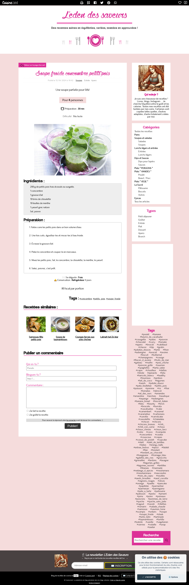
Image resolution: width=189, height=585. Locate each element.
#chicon (145, 421)
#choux (161, 427)
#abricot (157, 391)
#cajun (139, 370)
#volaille (152, 524)
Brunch (141, 236)
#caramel (159, 411)
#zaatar (151, 527)
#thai (166, 388)
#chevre (142, 347)
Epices (137, 198)
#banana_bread (142, 401)
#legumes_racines (145, 465)
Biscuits (142, 191)
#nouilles (160, 475)
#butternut (156, 355)
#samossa (142, 509)
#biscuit (144, 355)
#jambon (158, 378)
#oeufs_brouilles (142, 478)
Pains (137, 134)
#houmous (145, 378)
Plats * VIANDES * (142, 171)
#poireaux (160, 496)
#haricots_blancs (145, 375)
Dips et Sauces (141, 158)
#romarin (141, 506)
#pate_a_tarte (144, 491)
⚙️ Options (173, 577)
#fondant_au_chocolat (151, 452)
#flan (145, 450)
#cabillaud (162, 344)
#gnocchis (161, 457)
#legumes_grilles (151, 463)
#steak (160, 514)
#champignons (145, 357)
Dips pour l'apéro (146, 161)
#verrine (141, 524)
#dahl (141, 442)
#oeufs (142, 383)
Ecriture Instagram (94, 583)
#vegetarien (162, 522)
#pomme (149, 388)
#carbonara (158, 414)
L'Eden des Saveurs (94, 15)
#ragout (140, 504)
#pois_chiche (162, 362)
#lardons (152, 460)
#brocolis (145, 406)
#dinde (140, 373)
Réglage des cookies (110, 576)
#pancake (162, 483)
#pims (140, 496)
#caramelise (144, 414)
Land (90, 576)
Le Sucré (138, 185)
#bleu (141, 403)
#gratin (160, 347)
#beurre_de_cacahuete (151, 337)
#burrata (157, 406)
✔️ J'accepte (149, 577)
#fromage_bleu (158, 455)
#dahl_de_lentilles (155, 442)
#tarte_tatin (144, 517)
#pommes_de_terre (157, 499)
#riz (159, 388)
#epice (155, 447)
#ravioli (151, 504)
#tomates (145, 391)
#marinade (157, 468)
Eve (76, 576)
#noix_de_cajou (145, 475)
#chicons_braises (146, 424)
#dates (142, 445)
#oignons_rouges (146, 481)
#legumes (160, 380)
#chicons (156, 421)
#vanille (149, 522)
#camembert (145, 411)
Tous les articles (142, 201)
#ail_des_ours (144, 393)
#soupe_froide (113, 298)
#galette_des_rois (144, 457)
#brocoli (150, 344)
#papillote (144, 486)
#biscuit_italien (160, 401)
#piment (163, 493)
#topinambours (145, 519)
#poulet (145, 334)
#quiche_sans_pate (156, 501)
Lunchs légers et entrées (146, 148)
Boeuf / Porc (144, 178)
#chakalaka (158, 419)
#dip (151, 347)
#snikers (152, 511)
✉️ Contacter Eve (129, 576)
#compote (161, 432)
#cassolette (144, 419)
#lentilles (161, 465)
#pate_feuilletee (143, 385)
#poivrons (140, 499)
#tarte (157, 349)
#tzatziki (138, 522)
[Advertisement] (152, 284)
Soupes (79, 80)
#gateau (138, 362)
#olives (161, 481)
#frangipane (142, 455)
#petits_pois (99, 298)
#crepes (158, 437)
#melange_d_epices (143, 470)
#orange (140, 483)
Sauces (141, 165)
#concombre (85, 298)
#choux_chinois (143, 429)
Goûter (141, 220)
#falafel (165, 447)
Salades (142, 141)
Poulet (141, 175)
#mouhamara (162, 470)
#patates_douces (142, 349)
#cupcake (162, 439)
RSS (99, 576)
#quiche (140, 501)
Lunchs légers (145, 154)
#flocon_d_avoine (142, 360)
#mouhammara (143, 473)
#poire (149, 496)
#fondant (155, 450)
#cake (159, 409)
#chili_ (161, 424)
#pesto (151, 493)
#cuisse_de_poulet (145, 439)
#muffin (148, 362)
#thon (166, 349)
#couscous (145, 437)
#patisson (140, 493)
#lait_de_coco (145, 380)
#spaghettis (143, 367)
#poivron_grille (145, 365)
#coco (149, 432)
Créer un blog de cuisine (117, 580)
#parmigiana (158, 488)
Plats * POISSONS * (143, 168)
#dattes (163, 370)
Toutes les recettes (143, 131)
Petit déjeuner (145, 216)
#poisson (137, 388)
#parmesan (143, 488)
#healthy (161, 375)
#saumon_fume (157, 509)
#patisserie (159, 491)
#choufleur (151, 370)
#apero (138, 344)
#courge (160, 357)
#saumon (160, 365)
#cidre (140, 432)
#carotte (144, 416)
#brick (161, 403)
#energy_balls (156, 445)
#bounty (151, 403)
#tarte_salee (158, 367)
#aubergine (140, 352)
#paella (150, 483)
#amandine (138, 396)
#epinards (152, 373)
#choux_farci (160, 429)
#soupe (163, 511)
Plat (140, 226)
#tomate (162, 342)
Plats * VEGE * (141, 181)
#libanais (144, 468)
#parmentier (158, 486)
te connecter (71, 420)
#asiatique (164, 396)
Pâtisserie (143, 188)
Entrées (142, 151)
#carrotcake (157, 416)
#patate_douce (156, 383)
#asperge (143, 398)
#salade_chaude (157, 506)
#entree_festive (141, 447)
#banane (156, 334)
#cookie (159, 434)
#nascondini (160, 473)
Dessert (142, 230)
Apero (141, 233)
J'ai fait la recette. (37, 411)
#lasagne (164, 460)
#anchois (151, 396)
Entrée (141, 223)
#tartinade (159, 517)
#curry (152, 342)
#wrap (162, 524)
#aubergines (157, 398)
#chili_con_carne (146, 427)
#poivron (163, 339)
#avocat (153, 352)
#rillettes (162, 504)
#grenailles (139, 460)
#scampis (140, 511)
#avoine (164, 352)
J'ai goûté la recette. (39, 415)
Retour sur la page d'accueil (34, 65)
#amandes (160, 393)
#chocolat (141, 342)
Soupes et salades (143, 138)
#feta (162, 373)
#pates (152, 339)
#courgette (140, 339)
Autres (141, 195)
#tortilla (160, 519)
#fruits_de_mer (161, 360)
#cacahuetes (147, 409)
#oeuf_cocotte (161, 478)
